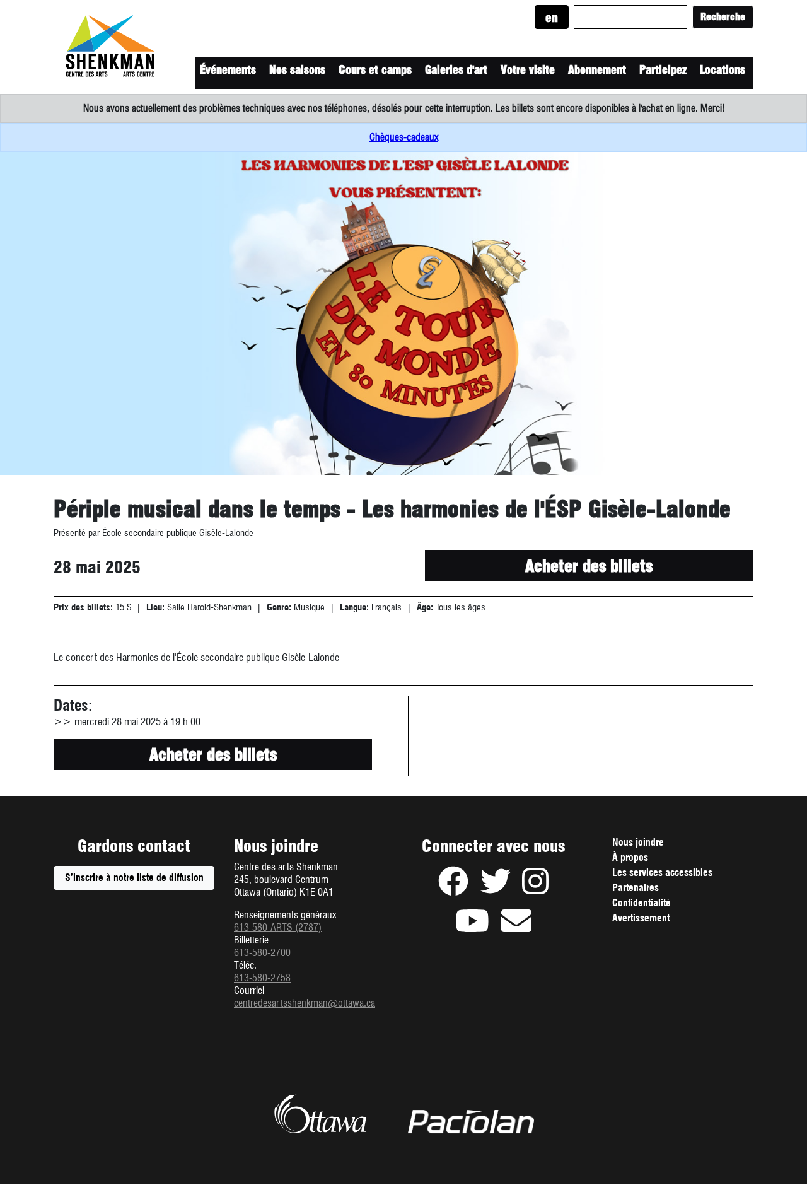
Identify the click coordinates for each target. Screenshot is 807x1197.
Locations (722, 69)
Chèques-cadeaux (403, 137)
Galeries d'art (456, 69)
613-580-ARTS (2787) (278, 927)
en (551, 18)
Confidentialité (658, 904)
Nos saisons (297, 69)
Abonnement (597, 69)
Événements (228, 69)
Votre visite (528, 69)
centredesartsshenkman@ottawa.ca (304, 1003)
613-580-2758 (262, 978)
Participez (663, 69)
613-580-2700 (262, 953)
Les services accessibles (662, 873)
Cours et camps (375, 69)
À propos (630, 857)
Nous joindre (638, 842)
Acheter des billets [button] (589, 566)
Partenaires (635, 888)
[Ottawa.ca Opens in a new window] (320, 1113)
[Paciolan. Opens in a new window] (471, 1122)
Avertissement (658, 919)
